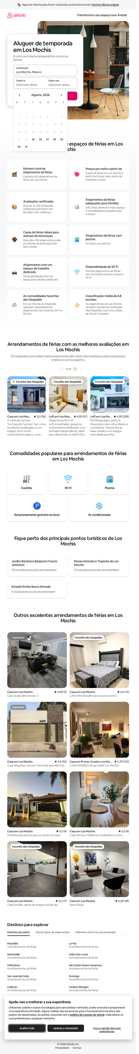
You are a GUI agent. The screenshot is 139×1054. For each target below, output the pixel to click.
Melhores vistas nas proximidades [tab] (95, 932)
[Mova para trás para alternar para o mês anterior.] (19, 95)
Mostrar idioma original (105, 4)
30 (19, 146)
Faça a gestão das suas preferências (107, 1030)
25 (33, 139)
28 (54, 139)
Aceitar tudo (27, 1028)
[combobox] (45, 72)
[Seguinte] (75, 369)
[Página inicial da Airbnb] (16, 15)
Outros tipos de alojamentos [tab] (53, 932)
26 (40, 139)
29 (61, 139)
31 (26, 146)
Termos (76, 1047)
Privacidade (62, 1047)
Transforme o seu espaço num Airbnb (102, 15)
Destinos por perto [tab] (18, 932)
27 (47, 139)
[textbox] (29, 85)
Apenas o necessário (65, 1028)
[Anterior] (61, 369)
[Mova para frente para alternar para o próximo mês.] (61, 95)
